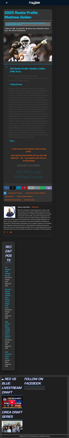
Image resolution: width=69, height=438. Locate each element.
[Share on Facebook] (7, 187)
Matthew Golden (29, 200)
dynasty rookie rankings (24, 196)
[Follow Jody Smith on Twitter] (6, 232)
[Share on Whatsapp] (43, 187)
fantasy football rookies (13, 200)
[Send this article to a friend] (31, 187)
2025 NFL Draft (9, 196)
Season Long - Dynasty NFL (36, 28)
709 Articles (35, 207)
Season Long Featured (18, 30)
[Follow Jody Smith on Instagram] (4, 232)
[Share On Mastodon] (49, 187)
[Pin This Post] (25, 187)
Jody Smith (21, 28)
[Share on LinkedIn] (19, 187)
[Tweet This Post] (13, 187)
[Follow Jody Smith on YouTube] (10, 232)
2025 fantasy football (15, 193)
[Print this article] (37, 187)
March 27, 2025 (10, 28)
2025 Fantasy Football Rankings (35, 193)
